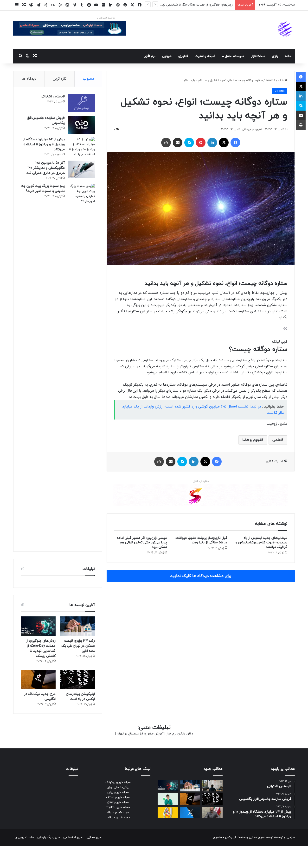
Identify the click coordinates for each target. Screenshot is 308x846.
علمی (276, 440)
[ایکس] (224, 142)
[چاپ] (166, 142)
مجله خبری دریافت (118, 817)
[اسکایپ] (189, 142)
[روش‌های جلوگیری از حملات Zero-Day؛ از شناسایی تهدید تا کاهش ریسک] (38, 626)
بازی (275, 56)
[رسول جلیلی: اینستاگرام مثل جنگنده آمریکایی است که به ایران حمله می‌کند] (212, 812)
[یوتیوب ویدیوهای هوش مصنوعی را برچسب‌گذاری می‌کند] (168, 812)
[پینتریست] (200, 142)
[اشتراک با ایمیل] (177, 142)
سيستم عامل (234, 56)
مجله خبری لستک (118, 797)
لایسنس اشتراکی (53, 96)
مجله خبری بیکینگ (118, 782)
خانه (288, 56)
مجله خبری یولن (118, 792)
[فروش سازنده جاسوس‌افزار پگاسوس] (81, 125)
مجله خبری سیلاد (118, 812)
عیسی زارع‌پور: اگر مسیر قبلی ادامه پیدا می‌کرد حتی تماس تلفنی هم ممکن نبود (141, 542)
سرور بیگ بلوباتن (48, 837)
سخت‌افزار (258, 56)
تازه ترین (59, 78)
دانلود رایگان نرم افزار (179, 734)
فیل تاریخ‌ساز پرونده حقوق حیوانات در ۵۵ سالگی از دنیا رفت (201, 540)
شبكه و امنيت (205, 56)
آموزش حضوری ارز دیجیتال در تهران (140, 734)
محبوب (88, 78)
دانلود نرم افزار (201, 481)
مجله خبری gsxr (118, 802)
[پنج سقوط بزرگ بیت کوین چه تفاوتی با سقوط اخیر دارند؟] (81, 364)
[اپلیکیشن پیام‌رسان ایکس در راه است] (77, 679)
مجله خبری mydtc (118, 807)
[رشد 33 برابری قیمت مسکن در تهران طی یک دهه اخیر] (77, 626)
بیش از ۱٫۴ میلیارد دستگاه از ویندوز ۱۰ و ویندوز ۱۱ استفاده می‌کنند (44, 144)
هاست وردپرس (24, 837)
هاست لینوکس (106, 18)
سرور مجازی (256, 837)
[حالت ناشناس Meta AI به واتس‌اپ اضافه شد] (168, 799)
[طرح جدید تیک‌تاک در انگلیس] (38, 679)
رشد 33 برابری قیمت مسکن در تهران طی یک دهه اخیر (78, 646)
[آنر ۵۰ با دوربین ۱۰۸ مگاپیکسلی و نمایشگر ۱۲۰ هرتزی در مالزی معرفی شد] (81, 169)
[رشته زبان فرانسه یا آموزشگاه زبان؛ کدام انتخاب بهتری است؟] (212, 785)
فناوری (183, 56)
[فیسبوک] (235, 142)
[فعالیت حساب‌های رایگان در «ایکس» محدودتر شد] (190, 812)
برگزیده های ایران (118, 787)
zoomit (270, 80)
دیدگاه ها (28, 78)
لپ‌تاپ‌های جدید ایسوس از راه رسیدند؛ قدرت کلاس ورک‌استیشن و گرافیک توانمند (261, 542)
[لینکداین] (212, 142)
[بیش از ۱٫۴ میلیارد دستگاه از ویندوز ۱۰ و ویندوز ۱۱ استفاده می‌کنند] (81, 147)
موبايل (167, 56)
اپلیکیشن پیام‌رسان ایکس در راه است (208, 5)
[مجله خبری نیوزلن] (286, 29)
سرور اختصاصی (73, 837)
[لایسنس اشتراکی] (81, 103)
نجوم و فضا (251, 440)
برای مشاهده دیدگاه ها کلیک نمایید (200, 576)
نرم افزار (149, 56)
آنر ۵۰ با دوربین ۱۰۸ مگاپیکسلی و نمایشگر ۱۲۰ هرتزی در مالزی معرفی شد (45, 168)
